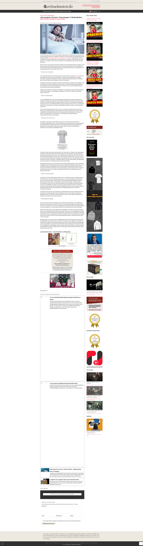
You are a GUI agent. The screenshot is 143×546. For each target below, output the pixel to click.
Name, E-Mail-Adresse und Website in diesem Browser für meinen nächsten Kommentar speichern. (62, 520)
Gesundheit (49, 15)
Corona (41, 15)
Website (71, 515)
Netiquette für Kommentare (73, 542)
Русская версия (82, 542)
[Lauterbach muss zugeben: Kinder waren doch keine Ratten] (62, 482)
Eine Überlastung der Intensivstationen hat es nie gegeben (60, 57)
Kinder (53, 15)
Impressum (87, 542)
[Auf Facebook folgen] (92, 1)
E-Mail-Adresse (59, 515)
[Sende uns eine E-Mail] (95, 1)
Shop (75, 1)
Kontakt (71, 1)
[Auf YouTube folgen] (99, 1)
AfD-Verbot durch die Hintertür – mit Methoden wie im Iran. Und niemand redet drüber (94, 87)
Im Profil (44, 1)
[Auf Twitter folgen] (94, 1)
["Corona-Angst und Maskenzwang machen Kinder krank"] (62, 424)
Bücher (68, 1)
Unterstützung (55, 1)
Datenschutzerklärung (94, 542)
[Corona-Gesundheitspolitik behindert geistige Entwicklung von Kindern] (62, 338)
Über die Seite (49, 1)
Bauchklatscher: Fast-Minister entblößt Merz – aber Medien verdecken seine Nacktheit (93, 63)
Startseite (47, 542)
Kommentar (44, 506)
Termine (60, 542)
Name (43, 515)
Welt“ (77, 75)
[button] (99, 11)
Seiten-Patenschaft (62, 1)
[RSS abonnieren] (97, 1)
